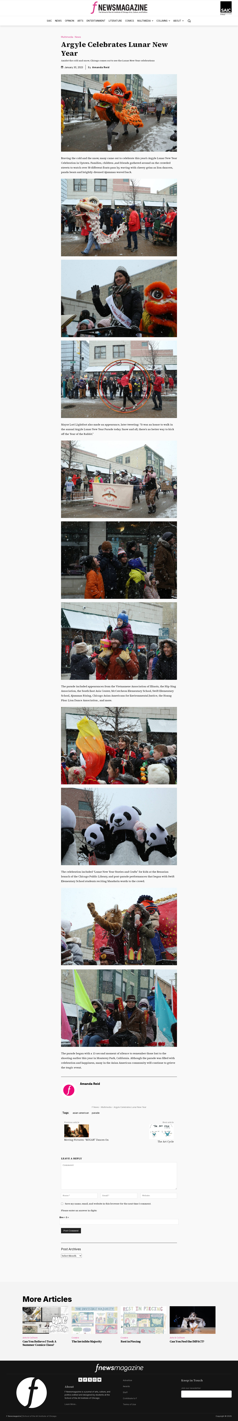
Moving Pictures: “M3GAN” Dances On (86, 1139)
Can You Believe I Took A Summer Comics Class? (39, 1343)
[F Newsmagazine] (226, 8)
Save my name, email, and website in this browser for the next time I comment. (108, 1203)
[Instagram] (95, 1380)
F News (95, 1107)
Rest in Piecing (131, 1341)
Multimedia (67, 37)
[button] (189, 21)
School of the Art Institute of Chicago (40, 1416)
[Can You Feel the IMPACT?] (192, 1320)
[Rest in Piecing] (143, 1320)
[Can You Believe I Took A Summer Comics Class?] (45, 1320)
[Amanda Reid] (69, 1090)
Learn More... (71, 1404)
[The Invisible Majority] (94, 1320)
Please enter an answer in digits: (79, 1210)
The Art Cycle (166, 1141)
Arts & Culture (30, 1337)
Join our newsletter (191, 1388)
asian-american (81, 1112)
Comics (75, 1337)
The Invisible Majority (87, 1341)
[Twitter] (90, 1380)
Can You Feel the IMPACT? (187, 1341)
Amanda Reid (100, 67)
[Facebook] (85, 1380)
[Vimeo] (99, 1380)
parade (96, 1112)
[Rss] (80, 1380)
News (78, 37)
